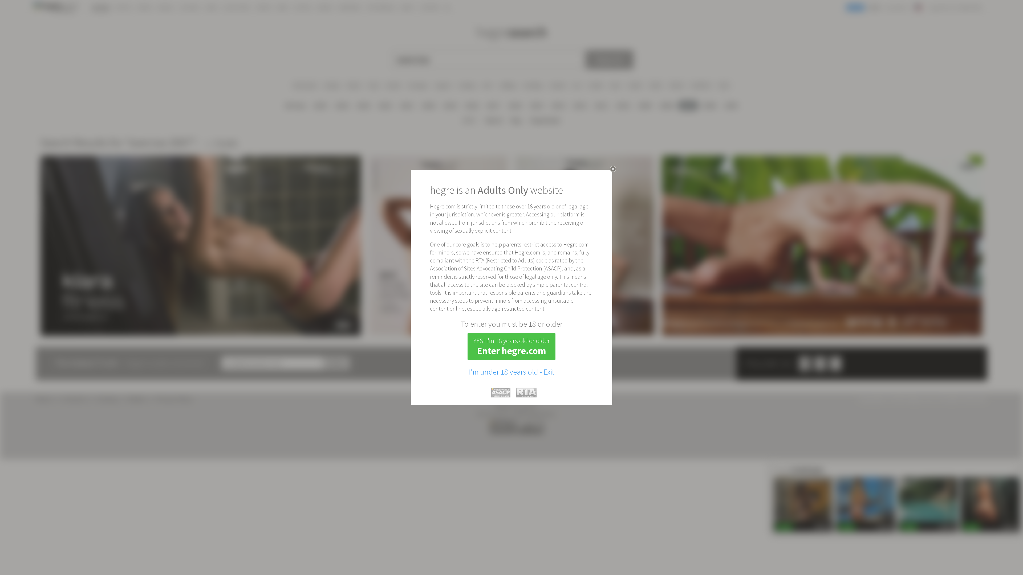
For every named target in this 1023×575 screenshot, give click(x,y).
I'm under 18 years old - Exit (511, 372)
